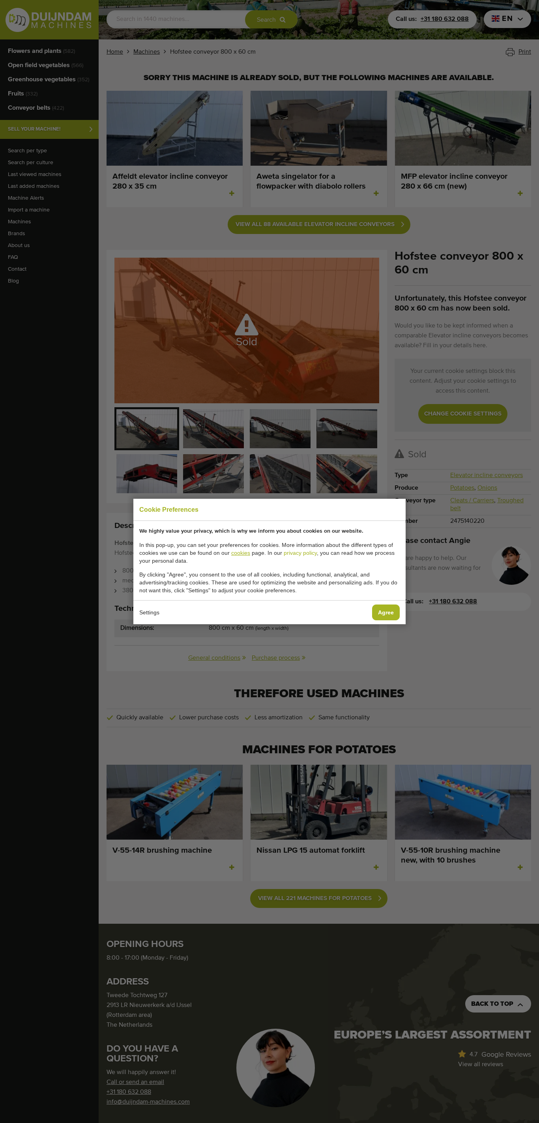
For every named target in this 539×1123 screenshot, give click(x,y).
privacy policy (300, 553)
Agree (386, 612)
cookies (240, 553)
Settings (149, 612)
